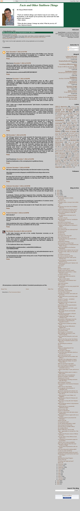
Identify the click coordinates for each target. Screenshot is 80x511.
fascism (57, 125)
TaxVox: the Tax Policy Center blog (67, 97)
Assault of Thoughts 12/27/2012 (66, 223)
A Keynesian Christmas (63, 241)
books (77, 111)
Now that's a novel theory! (64, 222)
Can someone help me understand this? (68, 229)
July (59, 470)
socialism (66, 159)
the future (63, 163)
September (61, 467)
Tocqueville (75, 164)
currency (75, 117)
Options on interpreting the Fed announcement (65, 348)
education (73, 120)
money (75, 146)
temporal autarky (74, 161)
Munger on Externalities (64, 279)
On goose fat (61, 232)
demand (64, 118)
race (70, 153)
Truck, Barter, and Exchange (65, 290)
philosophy (73, 149)
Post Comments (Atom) (15, 292)
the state (77, 163)
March (60, 476)
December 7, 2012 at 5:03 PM (22, 63)
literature (67, 143)
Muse (59, 344)
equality (63, 122)
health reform (58, 129)
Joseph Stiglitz (60, 137)
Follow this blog (67, 497)
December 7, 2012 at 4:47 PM (18, 51)
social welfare (59, 159)
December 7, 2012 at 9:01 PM (17, 135)
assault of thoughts (64, 110)
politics (72, 150)
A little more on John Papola (65, 386)
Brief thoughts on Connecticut (65, 332)
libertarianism (59, 142)
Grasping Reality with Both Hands (68, 61)
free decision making (60, 126)
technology (66, 161)
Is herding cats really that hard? (66, 461)
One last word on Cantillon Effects (66, 426)
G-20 (76, 126)
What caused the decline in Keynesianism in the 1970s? (18, 32)
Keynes (58, 139)
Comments (71, 49)
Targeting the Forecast (63, 378)
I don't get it (61, 265)
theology (58, 164)
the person (71, 163)
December (61, 196)
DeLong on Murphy (63, 218)
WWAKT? (71, 167)
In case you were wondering (65, 450)
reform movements (61, 156)
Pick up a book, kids (63, 409)
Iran (78, 135)
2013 (58, 193)
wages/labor (58, 167)
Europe (69, 122)
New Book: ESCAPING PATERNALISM (68, 78)
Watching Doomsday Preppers (65, 458)
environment (57, 122)
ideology (64, 133)
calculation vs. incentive (64, 113)
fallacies (69, 123)
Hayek (67, 128)
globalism (62, 128)
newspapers (76, 148)
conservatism (58, 115)
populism (77, 150)
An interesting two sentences (65, 343)
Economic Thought (72, 86)
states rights (73, 160)
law (67, 140)
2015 (58, 190)
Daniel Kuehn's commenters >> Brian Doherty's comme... (67, 272)
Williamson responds (63, 289)
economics (59, 120)
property (75, 151)
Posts (70, 47)
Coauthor (60, 346)
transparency (68, 165)
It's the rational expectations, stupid (66, 423)
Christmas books (62, 231)
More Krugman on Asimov (64, 382)
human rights (57, 133)
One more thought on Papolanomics (67, 365)
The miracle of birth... (63, 330)
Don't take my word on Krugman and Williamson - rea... (67, 303)
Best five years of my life (64, 329)
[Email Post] (3, 42)
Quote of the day (62, 420)
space (65, 160)
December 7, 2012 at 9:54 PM (20, 167)
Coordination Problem (71, 71)
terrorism (57, 163)
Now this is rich (61, 200)
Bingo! (59, 267)
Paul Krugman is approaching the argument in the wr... (66, 321)
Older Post (50, 289)
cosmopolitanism (59, 117)
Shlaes (69, 157)
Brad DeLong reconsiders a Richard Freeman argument (67, 314)
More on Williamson (63, 306)
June (59, 471)
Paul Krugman (73, 81)
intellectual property (59, 135)
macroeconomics (70, 145)
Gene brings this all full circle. (65, 425)
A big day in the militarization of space (67, 359)
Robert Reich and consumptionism (66, 375)
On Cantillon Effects (63, 428)
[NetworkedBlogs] (67, 495)
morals (63, 148)
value (75, 165)
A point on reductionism (64, 410)
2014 (58, 191)
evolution (75, 122)
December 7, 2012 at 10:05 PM (21, 186)
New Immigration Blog (72, 87)
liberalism (73, 140)
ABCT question (61, 284)
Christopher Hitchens (62, 114)
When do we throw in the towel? (66, 363)
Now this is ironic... (62, 228)
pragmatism (67, 151)
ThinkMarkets (73, 77)
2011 (58, 481)
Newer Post (4, 289)
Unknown (9, 167)
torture (56, 165)
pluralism (67, 150)
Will (7, 135)
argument (74, 108)
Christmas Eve (61, 234)
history (58, 131)
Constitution (71, 115)
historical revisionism (70, 129)
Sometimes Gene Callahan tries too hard (68, 250)
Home (27, 289)
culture (68, 117)
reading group (64, 154)
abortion (72, 106)
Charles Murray (76, 113)
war (66, 167)
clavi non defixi (73, 99)
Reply (8, 58)
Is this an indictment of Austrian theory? (67, 209)
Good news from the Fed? (64, 355)
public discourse (60, 153)
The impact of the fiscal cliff (64, 235)
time (70, 164)
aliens (67, 108)
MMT (60, 146)
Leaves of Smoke (72, 95)
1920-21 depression (61, 106)
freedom (70, 126)
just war (75, 137)
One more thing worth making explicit (67, 449)
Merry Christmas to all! (63, 237)
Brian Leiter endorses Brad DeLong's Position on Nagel (67, 444)
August (60, 468)
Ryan (7, 51)
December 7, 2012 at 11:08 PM (20, 213)
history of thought (70, 131)
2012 (58, 194)
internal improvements (69, 135)
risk (57, 157)
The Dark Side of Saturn (64, 292)
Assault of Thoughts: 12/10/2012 (66, 376)
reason (70, 154)
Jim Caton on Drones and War (65, 256)
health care (74, 128)
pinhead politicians (59, 150)
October (60, 465)
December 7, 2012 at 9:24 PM (25, 159)
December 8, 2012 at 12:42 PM (22, 231)
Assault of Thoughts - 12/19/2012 (66, 299)
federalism (64, 125)
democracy (73, 118)
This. (59, 205)
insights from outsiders (72, 134)
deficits (57, 118)
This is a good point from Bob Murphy (67, 210)
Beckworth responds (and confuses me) (68, 391)
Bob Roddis (9, 231)
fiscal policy (72, 125)
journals (68, 137)
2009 (58, 484)
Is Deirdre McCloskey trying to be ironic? (68, 452)
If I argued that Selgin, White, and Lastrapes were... (66, 317)
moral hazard (57, 147)
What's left (60, 462)
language (63, 140)
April (59, 474)
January (60, 479)
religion (69, 156)
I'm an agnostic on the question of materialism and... (66, 388)
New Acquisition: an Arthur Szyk (66, 243)
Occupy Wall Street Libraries (70, 92)
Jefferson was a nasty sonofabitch (66, 442)
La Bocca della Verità (71, 56)
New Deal (69, 148)
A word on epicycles (63, 300)
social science (75, 157)
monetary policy (67, 146)
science (62, 157)
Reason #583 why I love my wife (66, 429)
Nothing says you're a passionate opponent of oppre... (66, 407)
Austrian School (60, 111)
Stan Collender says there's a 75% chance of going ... (66, 334)
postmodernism (60, 151)
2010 (58, 482)
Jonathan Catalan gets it (64, 268)
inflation (63, 134)
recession (77, 154)
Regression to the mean (71, 57)
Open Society (65, 149)
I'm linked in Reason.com (64, 274)
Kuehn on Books (72, 90)
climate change (73, 114)
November (61, 464)
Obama (58, 149)
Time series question (63, 283)
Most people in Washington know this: (67, 319)
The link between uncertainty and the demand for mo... (67, 261)
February (60, 478)
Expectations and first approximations (67, 305)
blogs (70, 111)
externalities (58, 123)
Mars (56, 146)
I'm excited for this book (64, 254)
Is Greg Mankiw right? (63, 422)
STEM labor (58, 161)
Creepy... (60, 456)
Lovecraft (58, 145)
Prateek (8, 213)
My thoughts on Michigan (64, 350)
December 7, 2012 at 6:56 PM (21, 78)
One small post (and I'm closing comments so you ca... (66, 367)
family (76, 123)
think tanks (64, 164)
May (59, 473)
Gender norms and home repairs (66, 270)
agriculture (62, 108)
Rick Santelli (76, 156)
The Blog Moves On (72, 83)
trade (61, 165)
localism (74, 143)
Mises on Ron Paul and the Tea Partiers (68, 339)
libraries (69, 142)
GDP (56, 128)
